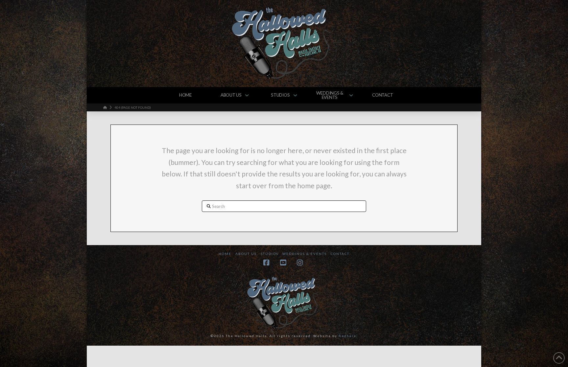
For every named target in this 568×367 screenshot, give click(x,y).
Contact (340, 254)
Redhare (347, 336)
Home (225, 254)
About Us (246, 254)
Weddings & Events (304, 254)
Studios (269, 254)
